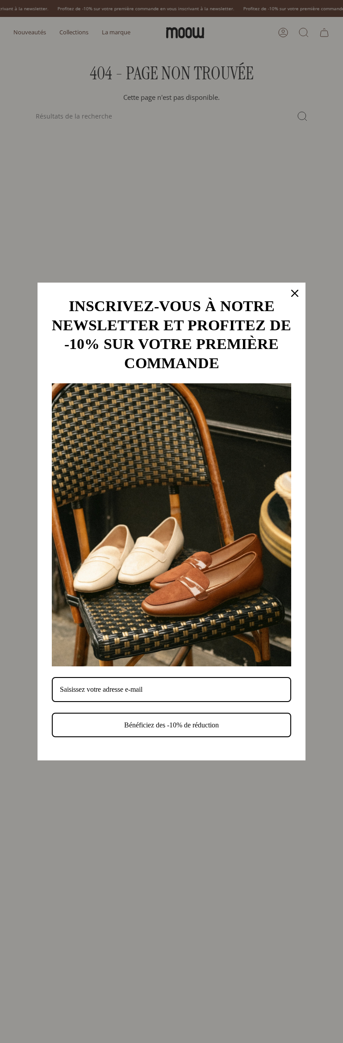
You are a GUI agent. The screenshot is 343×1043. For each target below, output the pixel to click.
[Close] (294, 293)
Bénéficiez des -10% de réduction (171, 725)
